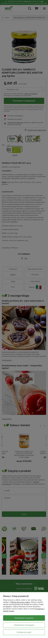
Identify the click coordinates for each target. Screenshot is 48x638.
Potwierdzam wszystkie (24, 618)
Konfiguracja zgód (24, 632)
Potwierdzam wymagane (24, 625)
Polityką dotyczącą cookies (20, 602)
